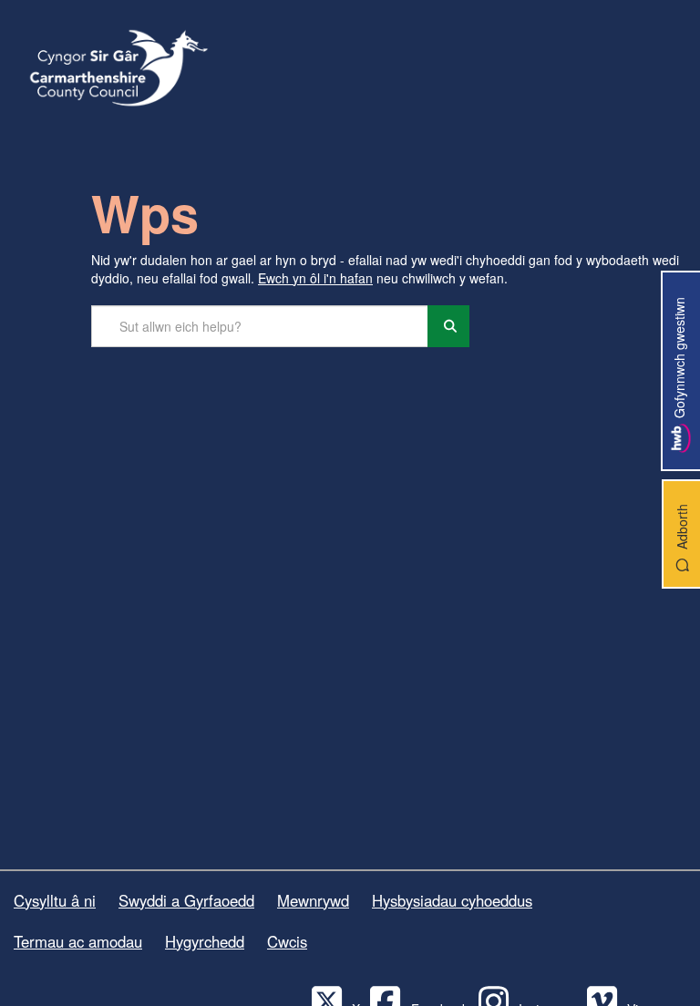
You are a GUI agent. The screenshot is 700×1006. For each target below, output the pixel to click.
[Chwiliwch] (448, 326)
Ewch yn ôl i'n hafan (315, 278)
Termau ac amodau (78, 941)
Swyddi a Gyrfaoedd (186, 900)
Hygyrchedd (204, 941)
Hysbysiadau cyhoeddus (452, 900)
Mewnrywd (313, 900)
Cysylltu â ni (55, 900)
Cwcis (287, 941)
